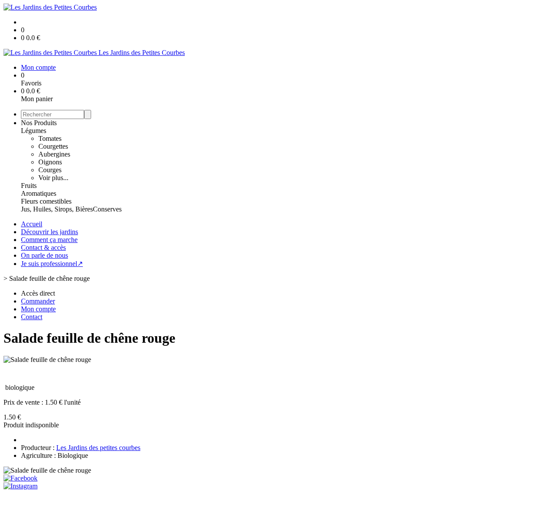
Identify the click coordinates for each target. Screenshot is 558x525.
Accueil (31, 224)
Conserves (107, 209)
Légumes (33, 130)
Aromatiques (38, 193)
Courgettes (53, 146)
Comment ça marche (49, 239)
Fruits (29, 185)
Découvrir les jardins (49, 231)
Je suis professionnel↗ (52, 263)
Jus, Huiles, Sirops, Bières (57, 209)
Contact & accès (43, 247)
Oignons (50, 162)
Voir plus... (53, 177)
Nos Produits (39, 122)
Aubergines (54, 154)
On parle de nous (44, 255)
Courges (49, 170)
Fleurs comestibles (46, 201)
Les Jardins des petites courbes (98, 447)
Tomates (49, 138)
